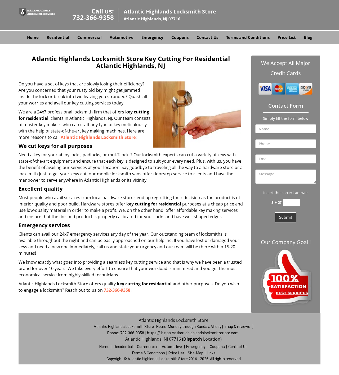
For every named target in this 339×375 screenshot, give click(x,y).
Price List (287, 37)
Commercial (89, 37)
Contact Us (207, 37)
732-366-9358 (93, 17)
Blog (308, 37)
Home (33, 37)
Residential (58, 37)
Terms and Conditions (248, 37)
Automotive (121, 37)
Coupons (180, 37)
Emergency (152, 37)
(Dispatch (192, 339)
